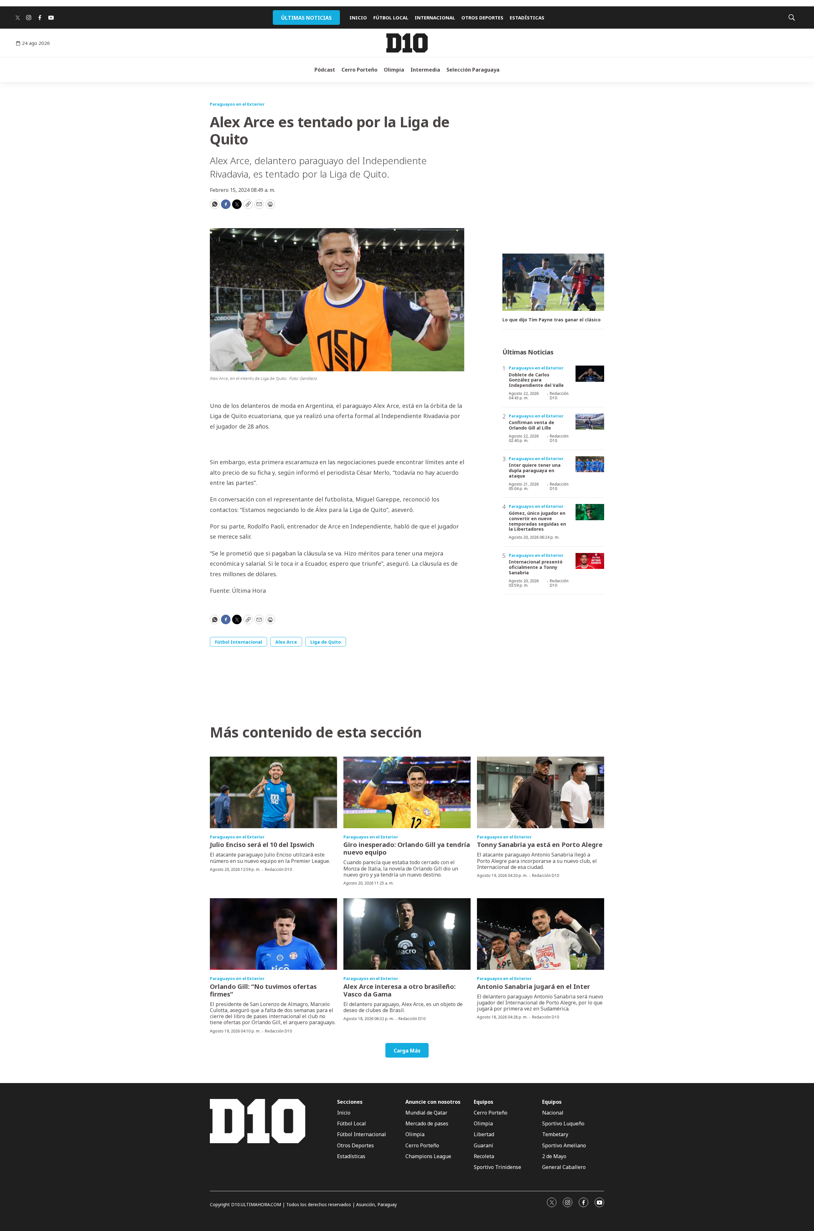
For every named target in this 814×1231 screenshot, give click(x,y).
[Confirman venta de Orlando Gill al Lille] (590, 422)
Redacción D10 (559, 396)
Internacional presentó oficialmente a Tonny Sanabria (535, 567)
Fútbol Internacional (238, 642)
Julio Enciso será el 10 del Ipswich (262, 844)
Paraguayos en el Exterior (237, 104)
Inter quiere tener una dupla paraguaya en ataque (535, 470)
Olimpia (394, 69)
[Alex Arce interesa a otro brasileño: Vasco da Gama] (407, 934)
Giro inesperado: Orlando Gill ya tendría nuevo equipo (406, 848)
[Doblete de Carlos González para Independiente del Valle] (590, 374)
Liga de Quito (325, 642)
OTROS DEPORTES (482, 17)
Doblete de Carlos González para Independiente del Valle (536, 380)
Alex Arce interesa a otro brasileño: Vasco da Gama (399, 990)
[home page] (406, 42)
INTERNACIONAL (435, 17)
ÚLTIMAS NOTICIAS (306, 17)
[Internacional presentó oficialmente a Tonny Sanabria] (590, 561)
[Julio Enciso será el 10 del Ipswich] (273, 792)
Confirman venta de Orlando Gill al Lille (531, 425)
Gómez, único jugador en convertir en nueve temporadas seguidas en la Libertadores (537, 521)
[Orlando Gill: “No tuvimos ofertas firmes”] (273, 934)
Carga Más (407, 1050)
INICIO (358, 17)
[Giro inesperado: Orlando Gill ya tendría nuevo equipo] (407, 792)
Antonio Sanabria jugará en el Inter (533, 986)
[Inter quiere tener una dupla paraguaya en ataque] (590, 464)
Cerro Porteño (359, 69)
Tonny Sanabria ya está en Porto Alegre (540, 844)
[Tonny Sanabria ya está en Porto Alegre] (540, 792)
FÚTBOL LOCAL (390, 17)
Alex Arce (286, 642)
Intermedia (425, 69)
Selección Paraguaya (473, 69)
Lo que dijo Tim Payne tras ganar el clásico (551, 320)
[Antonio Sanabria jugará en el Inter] (540, 934)
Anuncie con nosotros (432, 1102)
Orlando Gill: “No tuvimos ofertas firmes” (263, 990)
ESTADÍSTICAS (527, 17)
